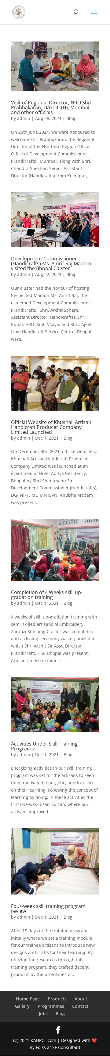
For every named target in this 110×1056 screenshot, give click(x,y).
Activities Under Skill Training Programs (44, 746)
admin (23, 118)
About (81, 999)
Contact (80, 1006)
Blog (70, 118)
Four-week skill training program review (48, 908)
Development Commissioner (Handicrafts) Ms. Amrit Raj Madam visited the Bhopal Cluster (51, 263)
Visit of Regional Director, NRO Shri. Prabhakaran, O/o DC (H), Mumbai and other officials (52, 107)
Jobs (43, 1013)
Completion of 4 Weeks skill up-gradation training (46, 595)
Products (57, 999)
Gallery (22, 1006)
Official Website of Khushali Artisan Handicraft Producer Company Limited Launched (51, 427)
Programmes (51, 1006)
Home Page (28, 999)
